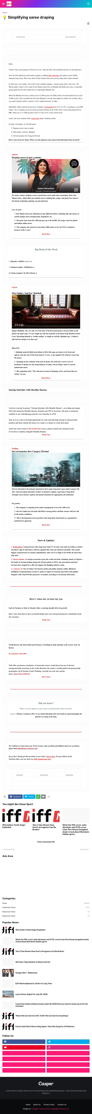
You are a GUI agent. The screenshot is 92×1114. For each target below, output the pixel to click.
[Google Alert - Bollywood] (8, 973)
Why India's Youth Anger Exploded (13, 826)
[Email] (43, 797)
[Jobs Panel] (23, 1059)
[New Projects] (23, 1053)
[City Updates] (23, 1064)
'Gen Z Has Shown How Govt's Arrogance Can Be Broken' (44, 827)
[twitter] (68, 1041)
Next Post (84, 849)
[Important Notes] (23, 1070)
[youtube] (23, 1047)
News (46, 903)
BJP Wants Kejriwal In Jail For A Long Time (33, 983)
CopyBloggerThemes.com (59, 1109)
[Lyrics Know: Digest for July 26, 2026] (8, 994)
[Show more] (48, 797)
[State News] (68, 1059)
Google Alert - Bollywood (26, 973)
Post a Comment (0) (46, 842)
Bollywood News (46, 912)
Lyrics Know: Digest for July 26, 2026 (31, 994)
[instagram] (68, 1047)
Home (4, 12)
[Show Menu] (3, 4)
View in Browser (70, 37)
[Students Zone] (68, 1053)
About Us (36, 1104)
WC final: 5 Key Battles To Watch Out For (32, 962)
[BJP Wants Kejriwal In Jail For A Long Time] (8, 983)
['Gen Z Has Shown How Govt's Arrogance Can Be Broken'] (46, 815)
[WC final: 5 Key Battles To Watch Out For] (8, 962)
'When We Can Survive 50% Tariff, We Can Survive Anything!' (41, 1016)
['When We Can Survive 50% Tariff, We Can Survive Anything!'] (8, 1016)
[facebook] (23, 1041)
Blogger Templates (40, 1109)
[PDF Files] (68, 1064)
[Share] (88, 23)
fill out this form (35, 428)
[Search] (89, 4)
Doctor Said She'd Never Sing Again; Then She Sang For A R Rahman (44, 1026)
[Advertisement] (46, 876)
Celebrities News (46, 907)
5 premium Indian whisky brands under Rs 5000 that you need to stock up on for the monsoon (51, 1005)
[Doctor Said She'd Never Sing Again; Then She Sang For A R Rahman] (8, 1026)
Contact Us (62, 1104)
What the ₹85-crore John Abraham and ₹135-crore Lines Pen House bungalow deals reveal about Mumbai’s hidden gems (76, 829)
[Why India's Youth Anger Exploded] (15, 815)
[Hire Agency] (68, 1070)
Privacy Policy (49, 1104)
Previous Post (9, 849)
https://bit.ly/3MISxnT (22, 674)
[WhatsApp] (38, 797)
